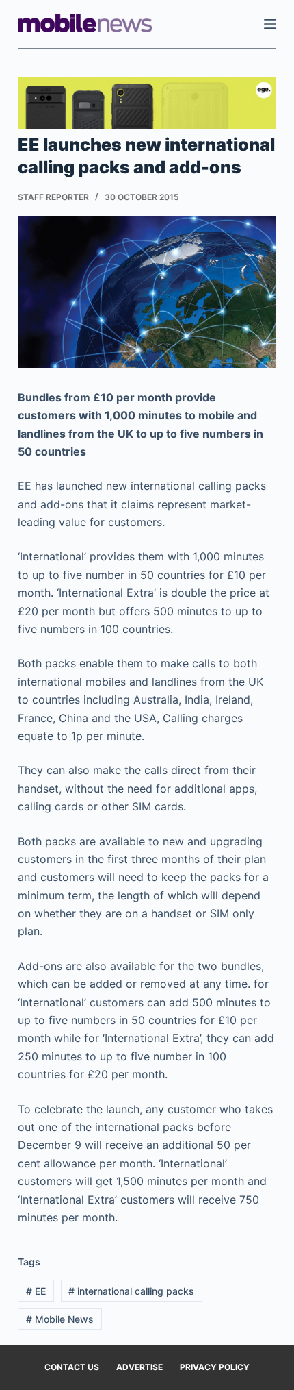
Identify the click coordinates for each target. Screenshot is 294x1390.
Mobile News (60, 1319)
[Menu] (270, 24)
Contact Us (71, 1367)
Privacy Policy (215, 1367)
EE (36, 1291)
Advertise (139, 1367)
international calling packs (131, 1291)
